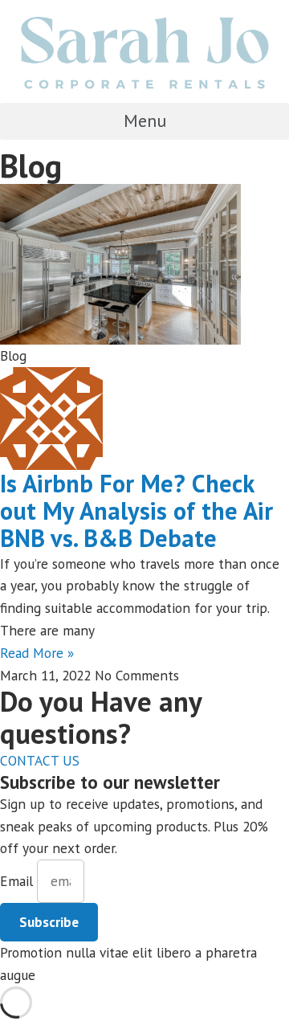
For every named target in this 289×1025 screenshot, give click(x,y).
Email (18, 881)
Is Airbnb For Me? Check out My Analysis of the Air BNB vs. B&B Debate (136, 510)
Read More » (37, 652)
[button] (144, 121)
